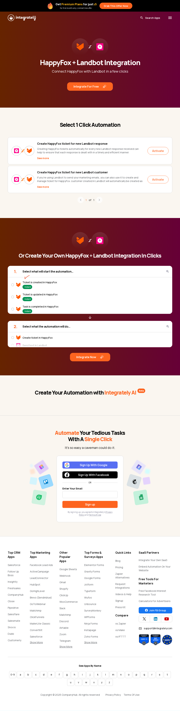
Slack (62, 608)
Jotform (88, 584)
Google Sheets (68, 569)
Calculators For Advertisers (155, 601)
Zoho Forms (91, 636)
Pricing (119, 567)
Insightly (12, 581)
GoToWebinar (38, 604)
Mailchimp (35, 610)
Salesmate (14, 620)
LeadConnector (39, 578)
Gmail (62, 582)
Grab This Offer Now (116, 6)
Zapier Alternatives (122, 575)
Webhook (64, 575)
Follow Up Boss (13, 573)
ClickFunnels (37, 617)
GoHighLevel (37, 591)
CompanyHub (16, 594)
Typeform (90, 591)
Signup (119, 600)
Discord (64, 621)
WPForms (89, 617)
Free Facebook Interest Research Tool (152, 592)
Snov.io (12, 627)
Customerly (14, 640)
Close (11, 601)
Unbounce (90, 604)
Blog (117, 560)
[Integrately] (22, 18)
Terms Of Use (132, 694)
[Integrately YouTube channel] (166, 619)
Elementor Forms (94, 565)
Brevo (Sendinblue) (41, 597)
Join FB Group (157, 610)
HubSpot (35, 584)
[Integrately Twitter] (144, 619)
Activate (158, 151)
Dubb (11, 633)
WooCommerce (68, 601)
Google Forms (92, 578)
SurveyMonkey (92, 610)
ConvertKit (36, 630)
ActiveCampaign (39, 571)
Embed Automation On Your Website (155, 568)
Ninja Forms (91, 623)
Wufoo (88, 597)
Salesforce (14, 565)
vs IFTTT (120, 636)
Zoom (62, 634)
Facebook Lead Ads (41, 565)
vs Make (120, 630)
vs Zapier (120, 623)
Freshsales (14, 588)
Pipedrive (13, 607)
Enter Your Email (72, 488)
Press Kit (120, 607)
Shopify (63, 588)
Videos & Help (123, 594)
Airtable (64, 627)
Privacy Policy (113, 694)
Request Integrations (122, 585)
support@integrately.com (158, 628)
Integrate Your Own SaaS (153, 560)
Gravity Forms (92, 571)
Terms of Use (95, 514)
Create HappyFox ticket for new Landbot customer (72, 172)
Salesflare (14, 614)
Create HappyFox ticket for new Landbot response (72, 144)
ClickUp (63, 595)
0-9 (13, 674)
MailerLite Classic (40, 623)
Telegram (65, 640)
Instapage (90, 630)
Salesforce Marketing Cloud (39, 638)
